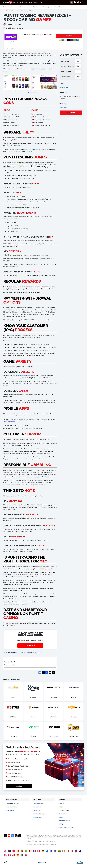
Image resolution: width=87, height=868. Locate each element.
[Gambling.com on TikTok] (19, 841)
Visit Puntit (71, 113)
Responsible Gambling (64, 820)
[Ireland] (63, 851)
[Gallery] (30, 84)
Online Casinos (15, 11)
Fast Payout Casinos (38, 817)
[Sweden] (22, 855)
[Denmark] (38, 851)
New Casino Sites (37, 807)
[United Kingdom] (5, 851)
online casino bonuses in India (17, 165)
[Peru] (9, 855)
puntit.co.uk (63, 108)
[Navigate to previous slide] (5, 83)
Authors (61, 807)
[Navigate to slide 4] (33, 92)
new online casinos (34, 149)
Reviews (23, 11)
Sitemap (61, 824)
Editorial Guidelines (64, 810)
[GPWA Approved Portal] (80, 862)
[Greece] (47, 851)
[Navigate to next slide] (54, 83)
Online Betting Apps (11, 807)
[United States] (26, 855)
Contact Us (62, 814)
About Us (61, 803)
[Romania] (13, 855)
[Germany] (43, 851)
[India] (59, 851)
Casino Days (29, 151)
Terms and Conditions (33, 844)
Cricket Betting (10, 810)
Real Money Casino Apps (39, 814)
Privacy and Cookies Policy (49, 844)
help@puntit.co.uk (65, 87)
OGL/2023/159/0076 (12, 145)
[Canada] (30, 851)
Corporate (61, 817)
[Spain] (18, 855)
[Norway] (5, 855)
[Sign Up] (71, 2)
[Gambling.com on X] (5, 841)
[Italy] (68, 851)
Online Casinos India (38, 803)
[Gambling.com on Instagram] (16, 841)
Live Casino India (37, 810)
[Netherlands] (76, 851)
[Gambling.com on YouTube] (9, 841)
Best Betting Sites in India (12, 803)
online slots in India (23, 375)
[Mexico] (72, 851)
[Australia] (9, 851)
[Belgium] (18, 851)
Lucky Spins (19, 151)
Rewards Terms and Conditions (66, 827)
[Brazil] (26, 851)
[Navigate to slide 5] (35, 92)
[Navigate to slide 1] (28, 92)
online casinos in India (46, 569)
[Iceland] (51, 851)
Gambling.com (6, 11)
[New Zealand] (80, 851)
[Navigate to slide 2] (30, 92)
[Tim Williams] (5, 24)
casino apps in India (9, 422)
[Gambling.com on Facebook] (12, 841)
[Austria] (13, 851)
